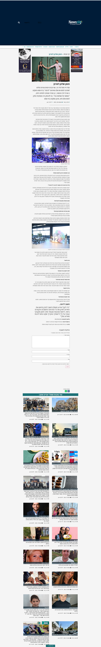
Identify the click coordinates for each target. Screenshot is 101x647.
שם (69, 349)
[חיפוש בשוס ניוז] (19, 23)
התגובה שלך (67, 335)
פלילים (67, 46)
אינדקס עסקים (30, 46)
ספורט (71, 46)
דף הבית (67, 54)
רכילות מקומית (38, 46)
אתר (69, 359)
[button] (69, 391)
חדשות (77, 46)
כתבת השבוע (52, 46)
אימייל (68, 354)
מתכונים (45, 46)
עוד (24, 46)
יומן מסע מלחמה (60, 46)
